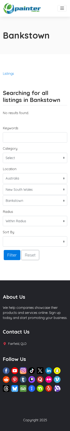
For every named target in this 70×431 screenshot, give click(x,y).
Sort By (8, 232)
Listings (8, 73)
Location (9, 169)
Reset (30, 255)
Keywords (10, 128)
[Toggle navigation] (62, 8)
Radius (8, 212)
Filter (12, 255)
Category (10, 148)
